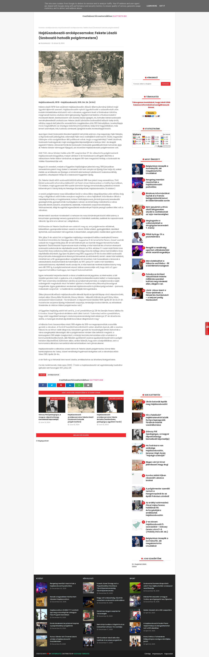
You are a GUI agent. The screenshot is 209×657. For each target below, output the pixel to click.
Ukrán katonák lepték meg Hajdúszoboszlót (157, 403)
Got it (162, 6)
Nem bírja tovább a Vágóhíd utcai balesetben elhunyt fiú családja (110, 625)
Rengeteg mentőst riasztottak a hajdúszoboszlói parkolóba (155, 183)
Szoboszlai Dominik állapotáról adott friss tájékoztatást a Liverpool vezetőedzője (157, 585)
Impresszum (157, 654)
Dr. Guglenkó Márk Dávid (139, 565)
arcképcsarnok (51, 28)
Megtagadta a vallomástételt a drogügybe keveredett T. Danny (157, 224)
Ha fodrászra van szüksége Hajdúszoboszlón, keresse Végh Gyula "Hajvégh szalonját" (155, 450)
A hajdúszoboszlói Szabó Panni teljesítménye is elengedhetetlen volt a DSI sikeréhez (156, 625)
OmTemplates (56, 654)
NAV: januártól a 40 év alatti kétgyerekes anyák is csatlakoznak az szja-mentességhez (157, 211)
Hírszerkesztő (45, 43)
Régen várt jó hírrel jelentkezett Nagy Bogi (157, 463)
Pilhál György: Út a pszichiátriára (155, 235)
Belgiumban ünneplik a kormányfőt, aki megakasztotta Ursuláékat (157, 170)
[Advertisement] (150, 347)
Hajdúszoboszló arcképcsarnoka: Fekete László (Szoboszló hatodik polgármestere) (80, 418)
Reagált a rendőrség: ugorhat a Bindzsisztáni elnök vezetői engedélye (158, 250)
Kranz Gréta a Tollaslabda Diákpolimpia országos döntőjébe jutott (156, 639)
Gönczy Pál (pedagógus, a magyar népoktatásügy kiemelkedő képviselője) (50, 417)
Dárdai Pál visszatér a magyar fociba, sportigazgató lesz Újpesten (157, 598)
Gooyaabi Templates (81, 654)
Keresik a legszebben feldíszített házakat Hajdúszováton (63, 598)
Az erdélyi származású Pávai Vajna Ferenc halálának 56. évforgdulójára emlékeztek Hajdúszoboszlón (157, 509)
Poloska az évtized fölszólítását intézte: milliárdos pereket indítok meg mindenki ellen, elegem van (156, 279)
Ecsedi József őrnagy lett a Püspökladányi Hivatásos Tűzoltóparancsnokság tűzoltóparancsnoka (107, 587)
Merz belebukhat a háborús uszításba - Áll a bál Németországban (157, 263)
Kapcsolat (168, 654)
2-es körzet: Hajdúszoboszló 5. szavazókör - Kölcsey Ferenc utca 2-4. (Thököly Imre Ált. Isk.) (157, 527)
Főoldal (41, 28)
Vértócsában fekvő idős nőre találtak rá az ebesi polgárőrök (109, 639)
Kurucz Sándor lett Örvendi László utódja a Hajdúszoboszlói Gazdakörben (63, 639)
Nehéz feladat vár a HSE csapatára (157, 610)
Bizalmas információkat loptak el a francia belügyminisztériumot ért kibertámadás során (158, 197)
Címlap (148, 654)
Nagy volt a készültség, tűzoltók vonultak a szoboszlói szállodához (110, 599)
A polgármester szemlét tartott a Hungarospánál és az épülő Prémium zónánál (158, 492)
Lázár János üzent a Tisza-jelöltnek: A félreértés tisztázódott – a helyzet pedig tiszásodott (157, 295)
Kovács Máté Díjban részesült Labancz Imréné (156, 478)
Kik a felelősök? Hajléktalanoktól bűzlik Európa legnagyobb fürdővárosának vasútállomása (157, 420)
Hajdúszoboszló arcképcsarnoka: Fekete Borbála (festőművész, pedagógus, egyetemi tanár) (109, 418)
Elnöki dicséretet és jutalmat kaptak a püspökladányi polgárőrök (64, 624)
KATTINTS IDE (120, 16)
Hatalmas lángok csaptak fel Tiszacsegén (108, 612)
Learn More (152, 6)
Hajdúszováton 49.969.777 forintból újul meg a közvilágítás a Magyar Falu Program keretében (64, 612)
